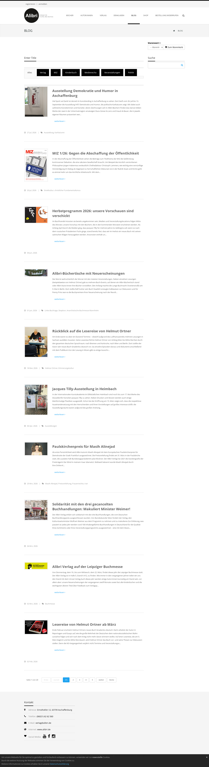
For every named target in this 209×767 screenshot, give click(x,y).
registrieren (30, 4)
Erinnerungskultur (66, 368)
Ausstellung (49, 132)
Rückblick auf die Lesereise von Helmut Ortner (91, 331)
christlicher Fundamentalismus (67, 190)
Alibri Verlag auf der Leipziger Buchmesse (87, 566)
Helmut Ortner (51, 368)
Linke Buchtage (51, 310)
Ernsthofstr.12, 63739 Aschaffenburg (54, 709)
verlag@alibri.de (43, 723)
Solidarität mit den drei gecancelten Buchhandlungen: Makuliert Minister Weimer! (91, 506)
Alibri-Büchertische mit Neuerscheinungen (88, 273)
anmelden (43, 4)
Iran (86, 483)
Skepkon (62, 310)
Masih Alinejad (51, 483)
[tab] (29, 72)
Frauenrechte (78, 483)
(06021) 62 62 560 (45, 716)
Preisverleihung (64, 483)
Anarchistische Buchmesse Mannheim (83, 310)
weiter (101, 680)
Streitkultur (49, 190)
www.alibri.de (43, 729)
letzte (111, 680)
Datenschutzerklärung (59, 764)
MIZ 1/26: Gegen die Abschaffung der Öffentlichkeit (95, 153)
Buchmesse (50, 603)
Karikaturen (60, 132)
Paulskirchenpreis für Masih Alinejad (83, 446)
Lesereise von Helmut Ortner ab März (84, 624)
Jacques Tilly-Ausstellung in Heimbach (84, 388)
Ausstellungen (51, 426)
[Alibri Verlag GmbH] (42, 15)
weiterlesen (59, 121)
